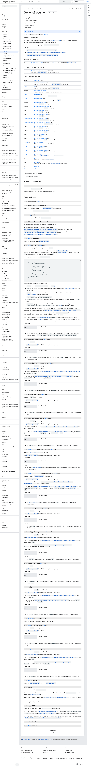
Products (30, 8)
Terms (22, 764)
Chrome (45, 758)
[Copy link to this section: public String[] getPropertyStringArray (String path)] (53, 649)
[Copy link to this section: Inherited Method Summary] (43, 173)
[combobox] (66, 1)
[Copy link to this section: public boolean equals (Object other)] (44, 201)
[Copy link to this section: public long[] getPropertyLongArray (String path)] (51, 587)
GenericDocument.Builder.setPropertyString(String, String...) (60, 657)
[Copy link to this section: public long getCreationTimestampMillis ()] (48, 205)
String (25, 86)
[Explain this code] (78, 260)
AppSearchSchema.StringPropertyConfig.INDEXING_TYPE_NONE (41, 231)
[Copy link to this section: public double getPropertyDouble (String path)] (50, 508)
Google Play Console (69, 752)
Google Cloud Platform (61, 758)
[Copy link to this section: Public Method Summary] (41, 77)
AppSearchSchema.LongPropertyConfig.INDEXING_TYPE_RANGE (40, 234)
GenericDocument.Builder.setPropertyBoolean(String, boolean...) (61, 371)
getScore (36, 158)
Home (25, 8)
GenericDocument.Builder (51, 45)
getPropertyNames (38, 142)
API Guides (23, 1)
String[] (26, 150)
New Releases (32, 1)
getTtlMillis (36, 162)
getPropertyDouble (38, 126)
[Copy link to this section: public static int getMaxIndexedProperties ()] (49, 222)
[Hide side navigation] (17, 764)
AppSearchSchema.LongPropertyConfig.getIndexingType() (40, 232)
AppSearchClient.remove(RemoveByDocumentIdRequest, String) (43, 717)
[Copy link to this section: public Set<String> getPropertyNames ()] (47, 618)
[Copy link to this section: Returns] (29, 331)
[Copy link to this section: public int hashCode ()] (37, 722)
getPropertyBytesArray (39, 114)
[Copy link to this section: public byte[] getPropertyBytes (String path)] (48, 394)
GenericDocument (71, 62)
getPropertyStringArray (39, 150)
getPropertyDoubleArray (39, 130)
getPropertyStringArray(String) (71, 310)
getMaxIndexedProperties (40, 90)
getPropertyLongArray (39, 138)
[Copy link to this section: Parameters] (31, 323)
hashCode (36, 166)
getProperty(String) (32, 345)
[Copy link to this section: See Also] (30, 47)
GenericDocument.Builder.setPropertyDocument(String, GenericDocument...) (56, 486)
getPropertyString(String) (52, 310)
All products (79, 758)
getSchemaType (38, 154)
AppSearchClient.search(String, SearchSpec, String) (42, 55)
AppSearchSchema (56, 40)
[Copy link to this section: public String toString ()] (38, 726)
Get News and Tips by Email (27, 752)
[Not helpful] (80, 9)
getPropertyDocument (39, 118)
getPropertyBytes (38, 110)
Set (25, 142)
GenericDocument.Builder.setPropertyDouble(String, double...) (60, 540)
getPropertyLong (38, 134)
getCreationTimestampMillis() (47, 711)
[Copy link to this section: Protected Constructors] (43, 182)
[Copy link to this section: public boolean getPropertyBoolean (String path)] (51, 339)
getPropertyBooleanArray (40, 106)
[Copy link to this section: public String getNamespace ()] (41, 238)
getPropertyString (38, 146)
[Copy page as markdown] (53, 13)
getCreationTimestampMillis (40, 82)
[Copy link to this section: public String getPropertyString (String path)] (49, 625)
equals (35, 80)
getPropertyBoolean (38, 102)
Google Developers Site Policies (45, 739)
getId (35, 86)
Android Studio (68, 750)
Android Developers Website (49, 750)
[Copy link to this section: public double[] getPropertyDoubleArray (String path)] (53, 532)
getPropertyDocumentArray (40, 122)
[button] (9, 21)
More (54, 1)
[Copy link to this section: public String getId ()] (36, 215)
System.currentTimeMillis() (41, 211)
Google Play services (38, 8)
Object (46, 34)
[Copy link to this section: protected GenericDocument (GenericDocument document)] (57, 186)
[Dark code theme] (80, 260)
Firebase (52, 758)
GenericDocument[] (28, 122)
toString (36, 168)
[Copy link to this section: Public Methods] (37, 197)
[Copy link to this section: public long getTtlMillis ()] (39, 706)
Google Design (46, 752)
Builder (54, 62)
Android (38, 758)
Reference (40, 1)
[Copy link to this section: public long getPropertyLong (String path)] (47, 563)
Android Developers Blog (26, 750)
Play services (11, 2)
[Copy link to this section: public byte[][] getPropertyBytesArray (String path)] (52, 418)
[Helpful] (78, 9)
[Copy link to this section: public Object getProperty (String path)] (46, 245)
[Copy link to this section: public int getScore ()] (36, 687)
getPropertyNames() (61, 250)
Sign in (87, 1)
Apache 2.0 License (26, 739)
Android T (41, 319)
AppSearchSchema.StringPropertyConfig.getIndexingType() (41, 229)
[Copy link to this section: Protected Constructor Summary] (46, 67)
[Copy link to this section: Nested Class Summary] (40, 59)
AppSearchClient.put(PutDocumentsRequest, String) (41, 50)
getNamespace (37, 94)
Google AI (71, 758)
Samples (48, 1)
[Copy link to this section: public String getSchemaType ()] (42, 680)
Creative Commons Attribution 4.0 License (59, 738)
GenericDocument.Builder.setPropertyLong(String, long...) (59, 595)
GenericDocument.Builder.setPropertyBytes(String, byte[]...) (60, 426)
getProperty (36, 98)
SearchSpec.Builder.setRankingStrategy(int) (56, 697)
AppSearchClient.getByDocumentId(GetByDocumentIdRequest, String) (46, 52)
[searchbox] (9, 6)
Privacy (26, 764)
